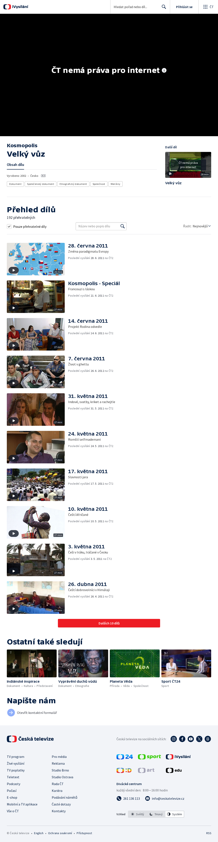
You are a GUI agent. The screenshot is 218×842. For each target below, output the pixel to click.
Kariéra (57, 790)
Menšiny (115, 183)
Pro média (59, 756)
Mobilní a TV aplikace (22, 804)
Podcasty (13, 784)
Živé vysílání (15, 763)
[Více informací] (164, 71)
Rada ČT (58, 784)
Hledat (164, 7)
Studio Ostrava (62, 777)
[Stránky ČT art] (146, 772)
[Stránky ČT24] (124, 758)
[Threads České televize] (207, 739)
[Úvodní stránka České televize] (30, 739)
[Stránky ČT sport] (149, 758)
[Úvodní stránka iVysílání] (19, 6)
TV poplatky (15, 770)
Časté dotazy (61, 804)
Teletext (13, 777)
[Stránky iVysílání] (178, 758)
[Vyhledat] (122, 226)
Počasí (11, 790)
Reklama (58, 763)
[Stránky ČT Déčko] (124, 772)
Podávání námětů (64, 797)
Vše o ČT (13, 811)
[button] (188, 166)
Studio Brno (60, 770)
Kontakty (59, 811)
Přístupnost (84, 833)
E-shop (12, 797)
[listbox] (156, 814)
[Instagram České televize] (173, 739)
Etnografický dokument (73, 183)
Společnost (99, 183)
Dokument (15, 183)
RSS (208, 833)
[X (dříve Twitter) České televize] (199, 739)
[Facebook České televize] (182, 739)
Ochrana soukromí (60, 833)
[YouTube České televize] (190, 739)
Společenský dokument (40, 183)
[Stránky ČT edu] (174, 772)
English (38, 833)
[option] (138, 814)
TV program (15, 756)
